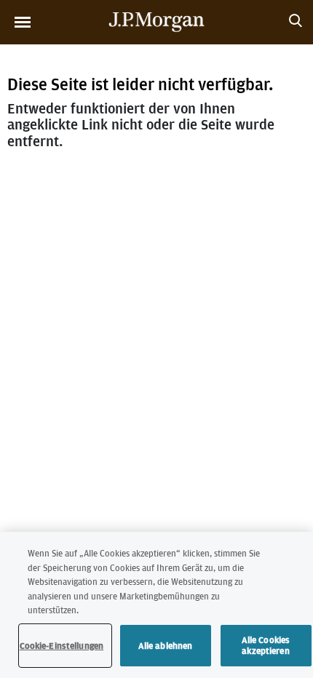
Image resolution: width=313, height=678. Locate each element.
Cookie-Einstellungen (62, 645)
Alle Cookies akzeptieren (266, 645)
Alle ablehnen (165, 645)
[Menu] (22, 22)
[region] (156, 605)
